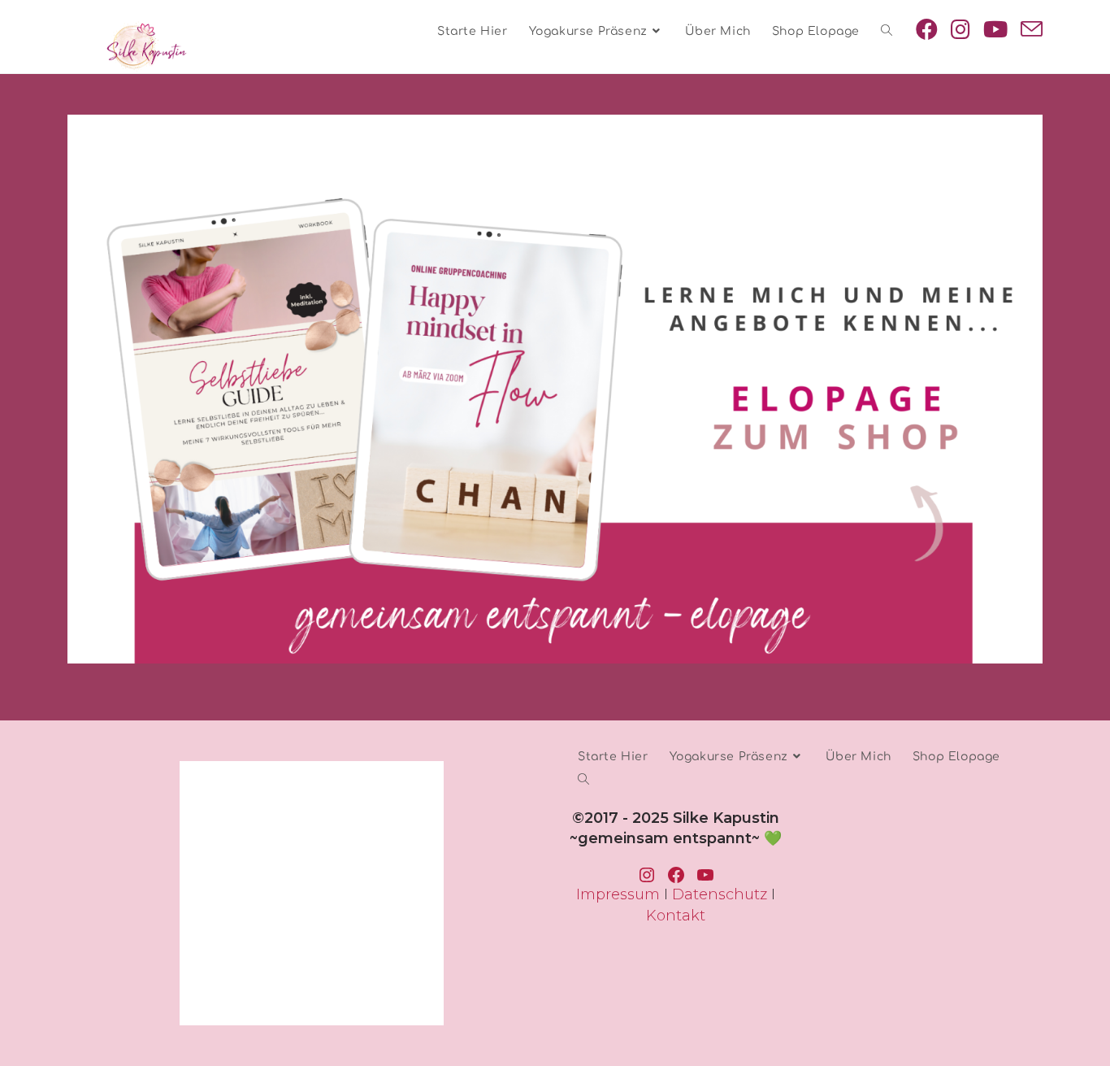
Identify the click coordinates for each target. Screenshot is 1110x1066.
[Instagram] (960, 29)
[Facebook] (926, 29)
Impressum (618, 894)
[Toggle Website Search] (886, 31)
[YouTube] (995, 29)
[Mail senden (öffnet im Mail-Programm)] (1031, 29)
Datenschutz (719, 894)
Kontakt (675, 916)
